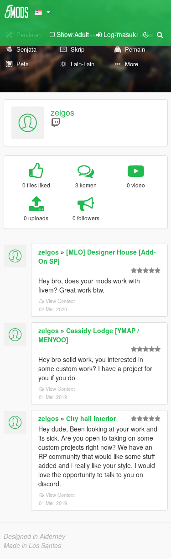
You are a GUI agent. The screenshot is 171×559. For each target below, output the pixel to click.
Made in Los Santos (32, 545)
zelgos (62, 112)
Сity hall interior (91, 418)
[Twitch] (56, 122)
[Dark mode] (146, 34)
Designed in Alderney (34, 536)
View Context (60, 300)
